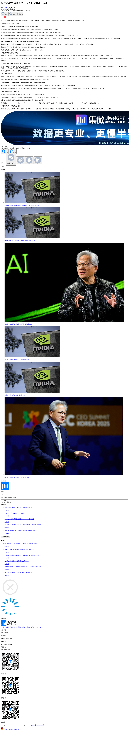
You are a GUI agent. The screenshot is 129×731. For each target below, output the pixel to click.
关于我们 (29, 627)
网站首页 (3, 627)
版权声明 (8, 627)
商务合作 (34, 627)
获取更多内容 (5, 536)
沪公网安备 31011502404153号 (12, 729)
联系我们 (18, 627)
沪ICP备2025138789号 (38, 725)
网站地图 (24, 627)
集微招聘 (13, 627)
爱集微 (6, 7)
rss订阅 (39, 627)
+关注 (3, 480)
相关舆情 (3, 9)
